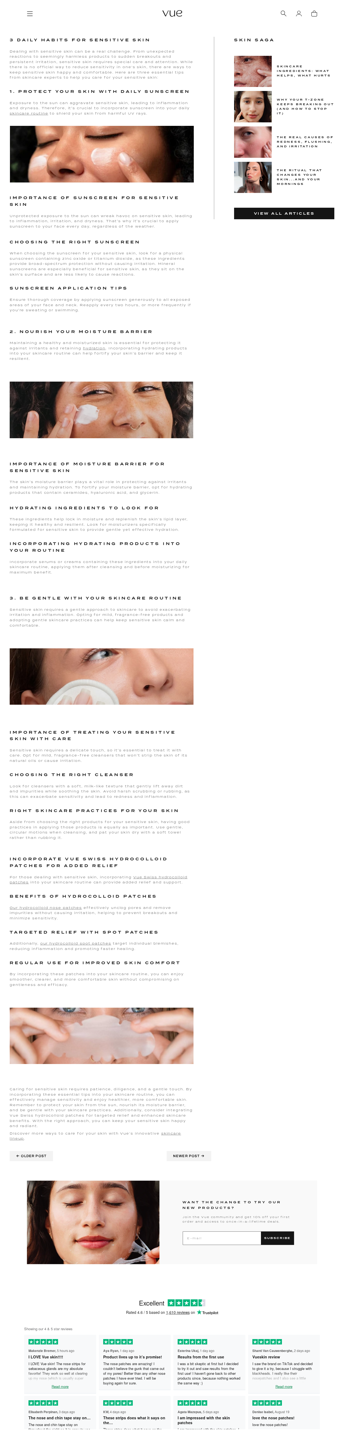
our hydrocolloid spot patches (75, 943)
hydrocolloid (34, 908)
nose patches (65, 908)
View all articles (284, 213)
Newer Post (189, 1155)
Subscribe (277, 1238)
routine (39, 113)
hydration (94, 348)
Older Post (31, 1155)
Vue (138, 877)
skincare (20, 113)
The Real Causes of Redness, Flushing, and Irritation (305, 141)
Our (15, 908)
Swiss (150, 877)
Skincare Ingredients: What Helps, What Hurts (304, 71)
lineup (17, 1138)
